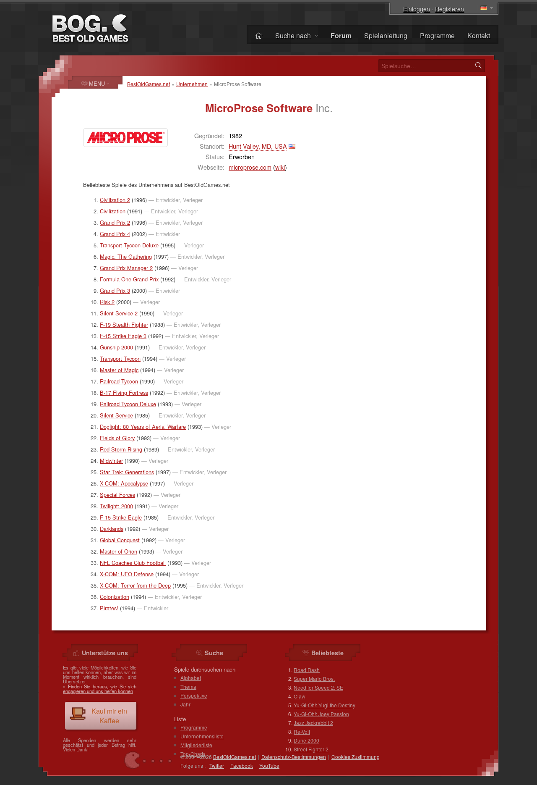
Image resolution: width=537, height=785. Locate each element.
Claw (299, 696)
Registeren (449, 8)
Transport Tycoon (120, 358)
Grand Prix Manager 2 (126, 268)
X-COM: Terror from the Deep (135, 585)
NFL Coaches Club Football (133, 563)
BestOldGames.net (148, 83)
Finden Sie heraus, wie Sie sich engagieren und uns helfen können (99, 688)
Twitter (216, 765)
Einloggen (416, 8)
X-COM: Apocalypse (124, 483)
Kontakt (478, 35)
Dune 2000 (306, 740)
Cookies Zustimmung (355, 756)
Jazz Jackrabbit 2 (313, 722)
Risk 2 (107, 302)
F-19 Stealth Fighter (124, 324)
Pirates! (109, 608)
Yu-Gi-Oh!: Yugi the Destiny (324, 705)
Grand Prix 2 (115, 222)
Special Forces (117, 495)
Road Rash (307, 669)
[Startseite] (258, 35)
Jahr (185, 704)
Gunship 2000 (116, 347)
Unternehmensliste (202, 736)
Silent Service (116, 415)
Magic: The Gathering (126, 256)
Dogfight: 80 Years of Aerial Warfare (143, 427)
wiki (280, 167)
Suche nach (294, 35)
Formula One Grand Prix (129, 279)
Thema (188, 686)
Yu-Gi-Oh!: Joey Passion (321, 713)
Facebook (241, 765)
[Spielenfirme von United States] (292, 146)
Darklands (111, 529)
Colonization (114, 597)
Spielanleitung (385, 35)
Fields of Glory (117, 438)
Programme (437, 35)
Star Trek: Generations (127, 472)
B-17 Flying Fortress (124, 392)
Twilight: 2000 (116, 506)
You (269, 765)
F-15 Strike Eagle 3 (123, 336)
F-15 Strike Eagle (121, 517)
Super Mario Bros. (314, 678)
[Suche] (478, 65)
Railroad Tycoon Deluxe (128, 404)
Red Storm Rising (121, 449)
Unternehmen (192, 83)
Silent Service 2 (119, 313)
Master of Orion (118, 551)
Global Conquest (120, 540)
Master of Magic (119, 370)
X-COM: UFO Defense (127, 574)
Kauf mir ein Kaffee (109, 715)
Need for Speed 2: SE (318, 687)
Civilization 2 (115, 200)
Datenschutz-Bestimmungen (293, 756)
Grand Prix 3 (115, 290)
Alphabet (190, 677)
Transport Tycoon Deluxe (129, 245)
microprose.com (250, 167)
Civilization (112, 211)
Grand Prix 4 (115, 234)
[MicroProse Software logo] (125, 137)
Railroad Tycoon (119, 381)
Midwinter (111, 461)
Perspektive (193, 695)
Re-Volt (302, 731)
